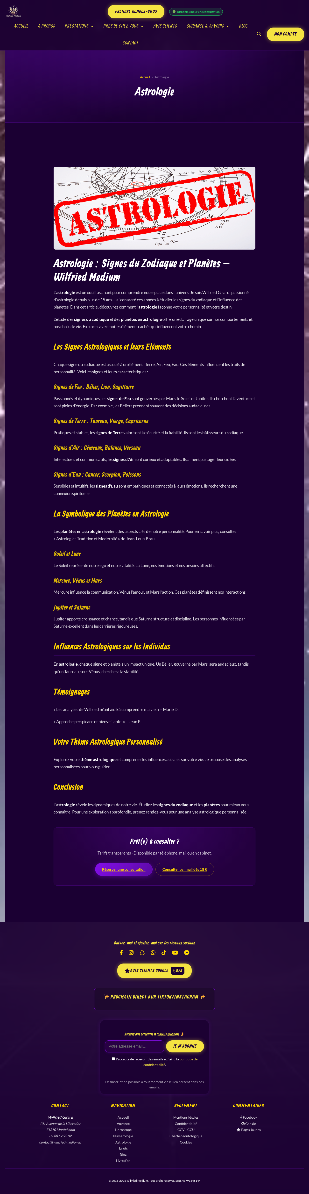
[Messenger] (187, 953)
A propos (46, 26)
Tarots (123, 1148)
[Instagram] (131, 953)
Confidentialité (186, 1124)
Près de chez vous (121, 26)
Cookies (186, 1142)
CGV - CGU (186, 1130)
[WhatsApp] (153, 953)
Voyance (123, 1124)
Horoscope (123, 1130)
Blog (243, 26)
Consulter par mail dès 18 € (184, 869)
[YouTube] (175, 953)
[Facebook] (121, 953)
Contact (131, 42)
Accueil (21, 26)
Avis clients (165, 26)
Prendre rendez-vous (136, 11)
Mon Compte (285, 34)
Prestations (77, 26)
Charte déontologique (185, 1136)
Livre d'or (123, 1160)
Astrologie (123, 1142)
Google (250, 1124)
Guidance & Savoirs (205, 26)
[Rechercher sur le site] (259, 34)
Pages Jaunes (250, 1130)
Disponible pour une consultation (198, 12)
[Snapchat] (142, 953)
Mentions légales (185, 1117)
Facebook (249, 1117)
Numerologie (123, 1136)
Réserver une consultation (124, 869)
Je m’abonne (185, 1046)
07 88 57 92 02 (60, 1136)
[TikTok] (164, 953)
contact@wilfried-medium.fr (60, 1142)
